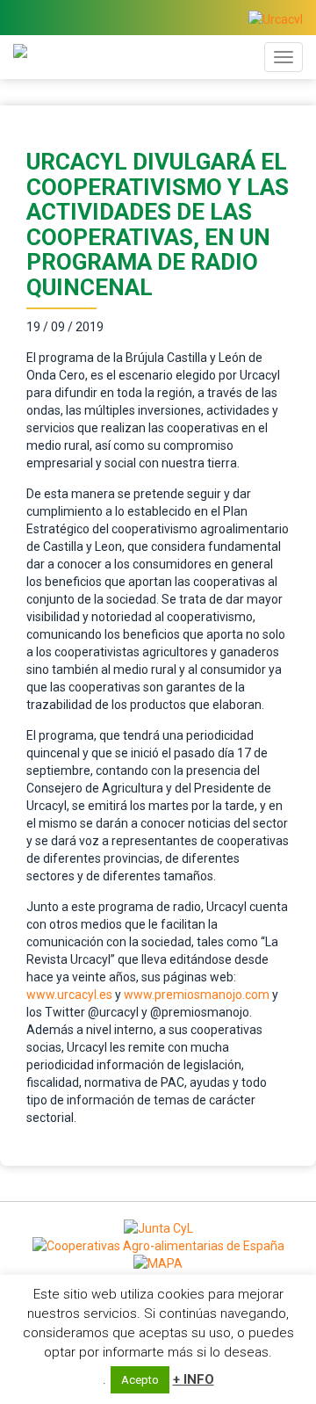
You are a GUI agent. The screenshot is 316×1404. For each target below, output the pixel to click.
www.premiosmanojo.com (196, 995)
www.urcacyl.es (69, 995)
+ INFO (193, 1379)
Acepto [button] (140, 1379)
